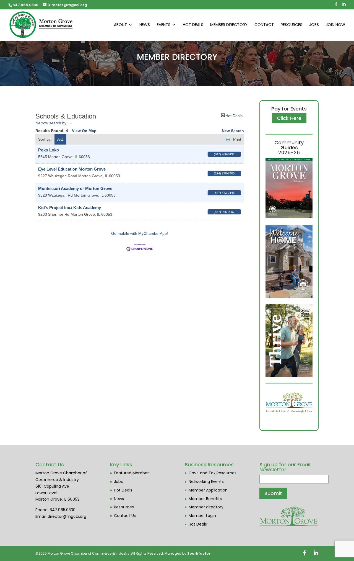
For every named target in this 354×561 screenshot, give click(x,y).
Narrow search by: (51, 123)
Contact (264, 25)
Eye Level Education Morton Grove (72, 169)
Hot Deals (193, 25)
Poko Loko (48, 150)
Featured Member (131, 473)
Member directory (206, 507)
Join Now (335, 25)
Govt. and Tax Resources (212, 473)
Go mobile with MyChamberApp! (139, 233)
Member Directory (229, 25)
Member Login (202, 515)
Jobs (314, 25)
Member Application (208, 490)
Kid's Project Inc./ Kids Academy (69, 207)
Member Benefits (205, 498)
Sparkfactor (198, 553)
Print (237, 139)
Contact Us (125, 515)
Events (163, 25)
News (144, 25)
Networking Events (206, 481)
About (120, 25)
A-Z (60, 139)
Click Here (289, 118)
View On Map (84, 130)
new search (233, 130)
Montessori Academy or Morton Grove (75, 188)
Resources (291, 25)
